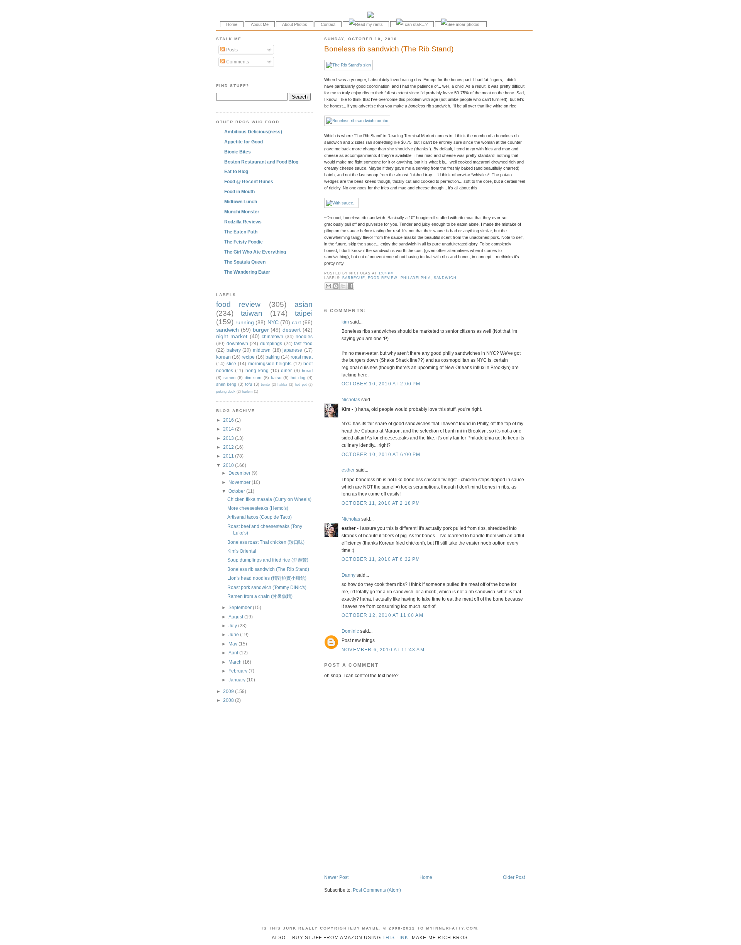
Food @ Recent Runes (248, 181)
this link (395, 937)
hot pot (300, 385)
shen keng (226, 384)
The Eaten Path (240, 231)
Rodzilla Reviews (243, 221)
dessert (292, 330)
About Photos (294, 24)
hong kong (257, 370)
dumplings (271, 343)
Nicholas (351, 399)
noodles (304, 336)
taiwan (251, 313)
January (237, 679)
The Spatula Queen (245, 261)
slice (231, 363)
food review (383, 278)
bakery (234, 349)
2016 (229, 419)
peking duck (225, 391)
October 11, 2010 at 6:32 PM (381, 559)
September (240, 607)
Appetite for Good (243, 141)
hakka (282, 385)
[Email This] (328, 286)
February (238, 670)
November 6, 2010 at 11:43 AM (383, 649)
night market (231, 336)
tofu (248, 384)
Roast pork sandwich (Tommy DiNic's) (266, 587)
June (234, 634)
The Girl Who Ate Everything (255, 251)
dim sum (253, 377)
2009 (229, 691)
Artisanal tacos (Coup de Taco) (259, 516)
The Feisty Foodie (243, 241)
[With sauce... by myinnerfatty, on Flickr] (341, 203)
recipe (248, 356)
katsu (276, 377)
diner (286, 370)
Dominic (350, 630)
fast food (303, 343)
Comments (237, 61)
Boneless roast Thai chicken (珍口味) (266, 542)
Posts (231, 49)
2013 (229, 438)
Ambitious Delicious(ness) (253, 131)
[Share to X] (343, 286)
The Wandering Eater (247, 271)
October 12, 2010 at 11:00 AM (382, 615)
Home (231, 24)
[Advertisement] (414, 857)
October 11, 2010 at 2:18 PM (381, 503)
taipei (304, 313)
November (240, 482)
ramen (229, 377)
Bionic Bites (237, 151)
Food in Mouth (239, 191)
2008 (229, 700)
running (244, 322)
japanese (292, 349)
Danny (348, 574)
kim (345, 321)
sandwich (445, 278)
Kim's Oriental (241, 550)
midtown (262, 349)
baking (273, 356)
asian (303, 304)
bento (265, 385)
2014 (229, 428)
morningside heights (270, 363)
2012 (229, 447)
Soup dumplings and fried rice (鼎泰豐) (267, 559)
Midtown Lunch (240, 201)
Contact (328, 24)
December (240, 472)
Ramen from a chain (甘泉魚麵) (260, 596)
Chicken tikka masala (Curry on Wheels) (269, 499)
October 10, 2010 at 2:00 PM (381, 383)
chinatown (272, 336)
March (235, 661)
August (236, 616)
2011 (229, 455)
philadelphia (416, 278)
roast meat (302, 356)
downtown (237, 343)
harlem (247, 391)
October (237, 491)
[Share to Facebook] (350, 286)
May (233, 643)
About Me (260, 24)
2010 (229, 465)
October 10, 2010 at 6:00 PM (381, 454)
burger (261, 330)
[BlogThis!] (336, 286)
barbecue (353, 278)
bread (307, 370)
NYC (273, 322)
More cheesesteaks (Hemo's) (257, 508)
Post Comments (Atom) (377, 889)
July (233, 625)
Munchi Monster (241, 211)
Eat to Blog (236, 171)
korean (223, 356)
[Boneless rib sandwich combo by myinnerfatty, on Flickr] (357, 120)
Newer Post (336, 877)
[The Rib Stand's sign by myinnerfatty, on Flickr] (348, 65)
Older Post (514, 877)
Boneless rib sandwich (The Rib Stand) (388, 49)
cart (296, 322)
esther (348, 469)
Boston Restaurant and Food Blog (261, 161)
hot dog (298, 377)
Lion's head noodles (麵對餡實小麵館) (266, 578)
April (233, 652)
